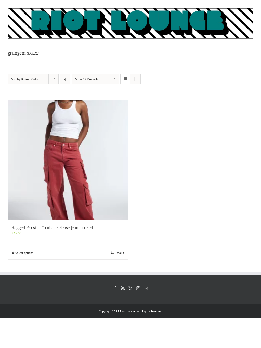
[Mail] (146, 288)
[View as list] (135, 79)
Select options (24, 253)
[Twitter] (130, 288)
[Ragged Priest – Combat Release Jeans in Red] (68, 160)
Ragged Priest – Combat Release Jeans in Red (52, 227)
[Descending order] (65, 79)
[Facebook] (115, 288)
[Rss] (123, 288)
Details (119, 253)
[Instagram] (138, 288)
